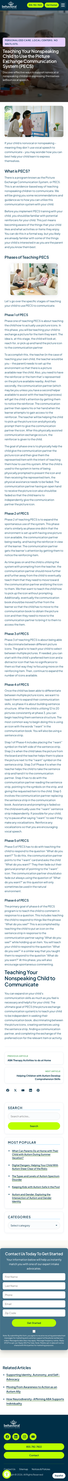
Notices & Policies (41, 1469)
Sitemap (23, 1469)
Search (34, 1125)
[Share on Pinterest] (38, 1090)
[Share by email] (23, 1090)
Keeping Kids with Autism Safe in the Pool (36, 1186)
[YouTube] (33, 1436)
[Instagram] (24, 1436)
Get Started (51, 5)
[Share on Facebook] (8, 1090)
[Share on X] (15, 1090)
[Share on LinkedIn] (30, 1090)
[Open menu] (63, 5)
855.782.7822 (35, 5)
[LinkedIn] (15, 1436)
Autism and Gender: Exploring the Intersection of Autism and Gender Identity (31, 1198)
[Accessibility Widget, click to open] (6, 1474)
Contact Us (9, 1469)
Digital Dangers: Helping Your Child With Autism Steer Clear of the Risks (35, 1167)
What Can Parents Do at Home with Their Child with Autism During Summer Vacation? (35, 1154)
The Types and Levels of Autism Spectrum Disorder (35, 1178)
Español (59, 1475)
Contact (34, 1455)
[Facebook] (7, 1436)
